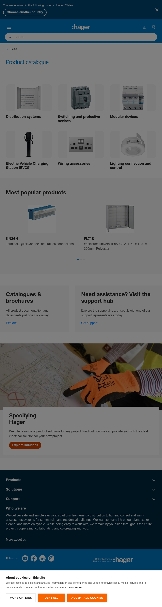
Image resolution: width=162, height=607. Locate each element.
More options (21, 597)
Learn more (75, 587)
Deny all (52, 597)
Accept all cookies (87, 597)
